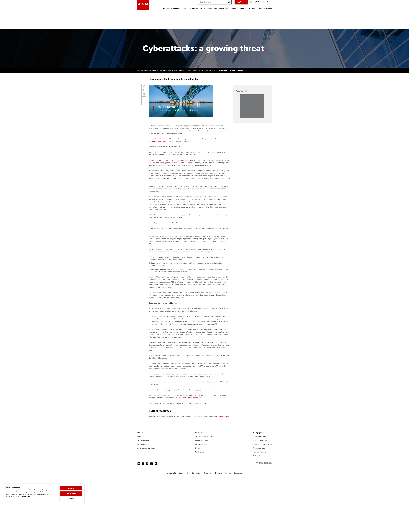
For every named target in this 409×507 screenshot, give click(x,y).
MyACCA (140, 437)
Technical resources (151, 70)
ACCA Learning (143, 440)
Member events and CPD (262, 444)
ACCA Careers (142, 444)
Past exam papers (259, 452)
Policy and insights (265, 8)
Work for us (199, 452)
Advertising (218, 473)
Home (139, 70)
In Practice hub (191, 70)
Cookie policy (26, 496)
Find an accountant (202, 440)
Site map (228, 473)
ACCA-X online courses (203, 437)
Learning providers (221, 8)
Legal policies (184, 473)
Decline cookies (71, 493)
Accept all (71, 488)
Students (243, 8)
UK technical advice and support (172, 70)
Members (234, 8)
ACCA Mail (257, 456)
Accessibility (172, 473)
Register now (154, 382)
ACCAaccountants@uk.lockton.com (188, 398)
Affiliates (252, 8)
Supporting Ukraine (260, 448)
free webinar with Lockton (161, 141)
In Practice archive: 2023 (208, 70)
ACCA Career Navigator (146, 448)
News (197, 448)
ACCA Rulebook (201, 444)
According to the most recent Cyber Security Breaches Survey (172, 160)
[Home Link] (264, 464)
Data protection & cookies (201, 473)
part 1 (221, 417)
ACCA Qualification (260, 440)
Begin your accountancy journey (174, 8)
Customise (71, 499)
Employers (208, 8)
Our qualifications (195, 8)
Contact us (238, 473)
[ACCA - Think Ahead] (143, 9)
